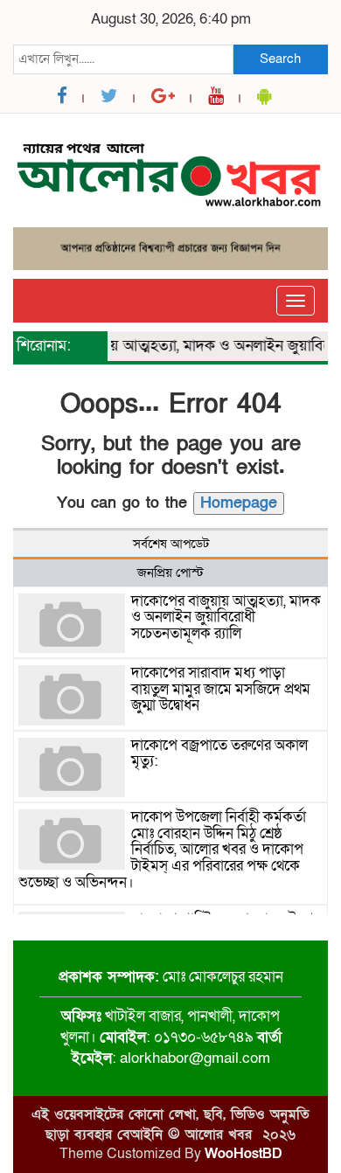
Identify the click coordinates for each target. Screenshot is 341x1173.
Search (280, 58)
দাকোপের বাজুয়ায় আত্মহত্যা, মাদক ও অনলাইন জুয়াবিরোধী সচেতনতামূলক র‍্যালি (226, 617)
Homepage (238, 503)
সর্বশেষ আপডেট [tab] (171, 543)
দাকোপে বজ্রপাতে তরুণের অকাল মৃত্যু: (219, 753)
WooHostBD (243, 1153)
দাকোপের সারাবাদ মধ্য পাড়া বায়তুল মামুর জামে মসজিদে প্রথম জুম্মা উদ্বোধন (220, 689)
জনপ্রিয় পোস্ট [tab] (170, 572)
